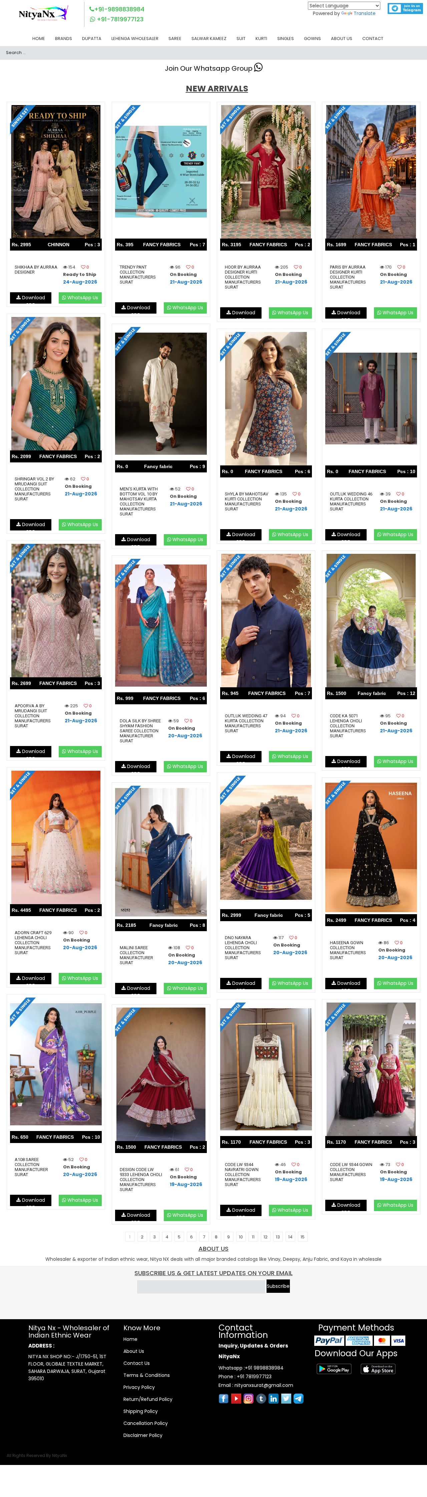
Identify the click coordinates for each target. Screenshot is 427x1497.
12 (266, 1237)
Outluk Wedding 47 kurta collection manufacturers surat (246, 723)
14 (290, 1237)
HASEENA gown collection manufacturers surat (348, 950)
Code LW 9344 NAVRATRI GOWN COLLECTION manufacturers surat (243, 1174)
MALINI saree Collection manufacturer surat (136, 955)
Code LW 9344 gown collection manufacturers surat (351, 1172)
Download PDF (33, 299)
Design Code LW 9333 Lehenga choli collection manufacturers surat (141, 1179)
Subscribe (278, 1286)
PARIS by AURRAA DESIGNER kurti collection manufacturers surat (348, 277)
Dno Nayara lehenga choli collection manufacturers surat (243, 947)
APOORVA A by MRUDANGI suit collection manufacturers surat (33, 715)
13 (278, 1237)
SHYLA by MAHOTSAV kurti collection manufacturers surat (246, 501)
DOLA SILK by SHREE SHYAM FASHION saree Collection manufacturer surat (140, 730)
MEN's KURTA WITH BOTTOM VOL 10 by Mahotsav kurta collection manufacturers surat (139, 501)
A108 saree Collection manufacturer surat (31, 1167)
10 (241, 1237)
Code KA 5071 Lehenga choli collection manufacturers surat (348, 725)
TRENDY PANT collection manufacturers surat (138, 275)
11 (253, 1237)
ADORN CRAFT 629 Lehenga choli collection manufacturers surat (33, 942)
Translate (365, 13)
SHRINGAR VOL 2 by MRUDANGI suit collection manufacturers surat (34, 488)
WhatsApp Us (82, 297)
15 (303, 1237)
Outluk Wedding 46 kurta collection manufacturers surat (351, 501)
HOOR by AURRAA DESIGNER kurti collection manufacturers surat (243, 277)
